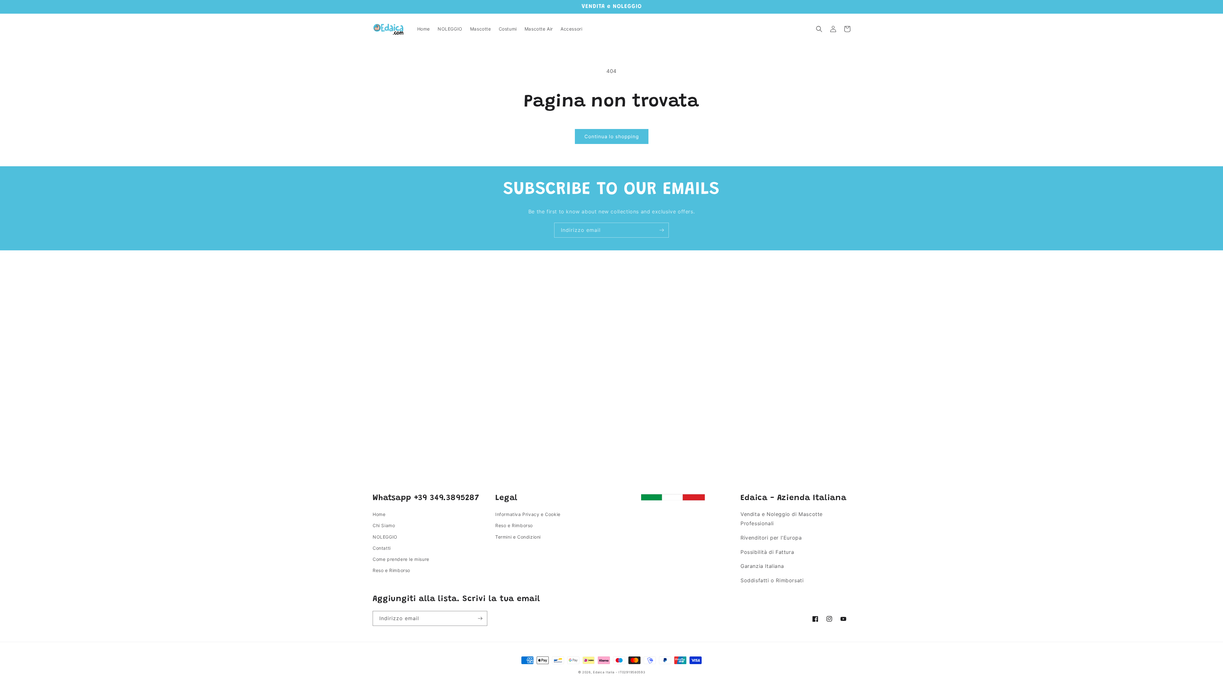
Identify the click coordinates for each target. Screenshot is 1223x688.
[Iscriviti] (661, 230)
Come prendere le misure (401, 559)
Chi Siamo (384, 525)
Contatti (382, 548)
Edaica (598, 672)
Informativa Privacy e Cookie (528, 514)
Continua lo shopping (611, 136)
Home (379, 514)
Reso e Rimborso (391, 570)
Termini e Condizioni (518, 537)
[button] (819, 29)
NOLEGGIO (385, 537)
